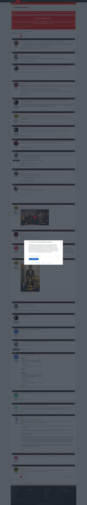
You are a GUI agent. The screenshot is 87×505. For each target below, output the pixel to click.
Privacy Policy (49, 262)
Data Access (43, 262)
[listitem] (43, 255)
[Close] (61, 242)
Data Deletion (38, 262)
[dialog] (43, 252)
